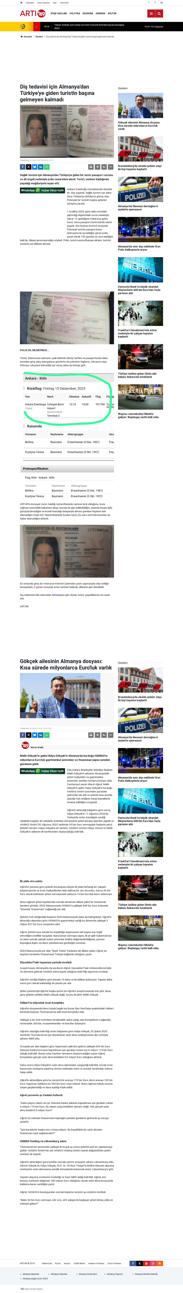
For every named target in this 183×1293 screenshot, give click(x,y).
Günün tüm (154, 26)
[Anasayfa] (21, 3)
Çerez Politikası (114, 1263)
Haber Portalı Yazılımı (34, 1289)
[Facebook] (22, 167)
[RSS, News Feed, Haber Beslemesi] (159, 1263)
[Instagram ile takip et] (153, 1263)
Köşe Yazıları (59, 13)
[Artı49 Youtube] (161, 2)
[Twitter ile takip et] (139, 1263)
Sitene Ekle (64, 3)
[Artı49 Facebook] (148, 2)
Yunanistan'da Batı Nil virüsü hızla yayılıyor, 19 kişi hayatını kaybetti (85, 26)
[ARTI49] (32, 13)
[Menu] (151, 13)
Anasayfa (27, 37)
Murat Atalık (37, 747)
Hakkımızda (47, 1263)
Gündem (100, 13)
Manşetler (30, 3)
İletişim (67, 1263)
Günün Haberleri (43, 3)
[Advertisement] (91, 61)
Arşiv (55, 3)
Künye (58, 1263)
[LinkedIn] (40, 167)
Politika (75, 13)
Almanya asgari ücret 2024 (35, 1278)
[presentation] (29, 26)
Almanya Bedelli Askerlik (146, 1274)
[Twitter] (28, 167)
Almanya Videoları (59, 1274)
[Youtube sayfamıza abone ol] (146, 1263)
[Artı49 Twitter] (155, 2)
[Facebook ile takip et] (133, 1263)
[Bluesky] (34, 167)
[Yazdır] (91, 167)
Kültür (112, 13)
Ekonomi (88, 13)
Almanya (56, 594)
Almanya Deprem (115, 1274)
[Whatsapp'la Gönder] (46, 167)
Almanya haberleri (31, 1274)
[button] (97, 167)
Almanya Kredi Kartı (88, 1274)
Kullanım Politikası (96, 1263)
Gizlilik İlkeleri (79, 1263)
